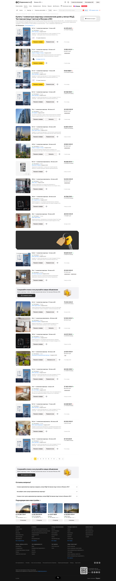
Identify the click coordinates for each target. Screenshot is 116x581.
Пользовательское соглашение (49, 562)
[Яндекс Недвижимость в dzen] (97, 563)
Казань (53, 536)
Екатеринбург (55, 534)
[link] (97, 2)
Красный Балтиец (19, 534)
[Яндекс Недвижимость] (24, 2)
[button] (68, 2)
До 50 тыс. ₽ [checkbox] (30, 242)
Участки (33, 550)
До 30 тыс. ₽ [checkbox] (21, 242)
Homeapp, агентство (40, 59)
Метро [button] (86, 10)
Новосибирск (54, 532)
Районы (17, 552)
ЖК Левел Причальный (37, 273)
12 (59, 458)
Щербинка (69, 534)
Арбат (33, 536)
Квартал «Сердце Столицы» (38, 52)
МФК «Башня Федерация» (37, 424)
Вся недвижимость (20, 562)
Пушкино (69, 536)
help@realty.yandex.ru (42, 571)
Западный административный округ (39, 532)
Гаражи (33, 554)
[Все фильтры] (17, 10)
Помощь (72, 562)
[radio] (38, 458)
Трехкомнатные (89, 528)
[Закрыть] (99, 10)
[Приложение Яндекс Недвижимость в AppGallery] (97, 572)
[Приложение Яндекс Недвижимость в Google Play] (94, 572)
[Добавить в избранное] (57, 42)
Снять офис (69, 552)
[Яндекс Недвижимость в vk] (95, 563)
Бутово (17, 530)
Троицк (69, 528)
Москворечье (19, 538)
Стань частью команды (36, 562)
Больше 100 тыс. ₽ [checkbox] (23, 246)
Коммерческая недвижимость (38, 548)
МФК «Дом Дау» (35, 31)
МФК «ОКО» (34, 182)
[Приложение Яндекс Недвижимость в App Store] (92, 572)
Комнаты (34, 552)
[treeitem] (19, 6)
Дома (33, 546)
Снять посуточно (55, 546)
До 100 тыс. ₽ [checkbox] (48, 242)
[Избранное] (65, 2)
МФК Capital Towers (36, 130)
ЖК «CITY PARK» (35, 390)
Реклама (27, 562)
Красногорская (19, 536)
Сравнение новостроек (21, 554)
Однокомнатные (89, 534)
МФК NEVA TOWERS (36, 165)
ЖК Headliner (34, 112)
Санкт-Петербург (55, 530)
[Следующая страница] (62, 458)
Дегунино (18, 532)
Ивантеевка (70, 532)
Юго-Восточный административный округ (41, 530)
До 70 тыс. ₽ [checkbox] (39, 242)
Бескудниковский (35, 538)
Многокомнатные (89, 530)
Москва (53, 528)
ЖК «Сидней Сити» (36, 200)
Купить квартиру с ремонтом (73, 554)
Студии (87, 536)
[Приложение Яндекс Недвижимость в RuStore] (99, 572)
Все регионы (18, 546)
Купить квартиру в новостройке (74, 548)
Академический (35, 534)
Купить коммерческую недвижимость (75, 555)
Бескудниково (19, 528)
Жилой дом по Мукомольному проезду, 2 (41, 355)
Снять (53, 548)
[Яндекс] (98, 578)
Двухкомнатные (89, 532)
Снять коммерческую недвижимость (75, 550)
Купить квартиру (71, 546)
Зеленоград (70, 538)
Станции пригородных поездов (22, 550)
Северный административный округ (40, 528)
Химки (68, 530)
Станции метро (19, 548)
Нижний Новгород (56, 538)
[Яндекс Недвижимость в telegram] (99, 563)
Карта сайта (77, 562)
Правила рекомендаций (63, 562)
